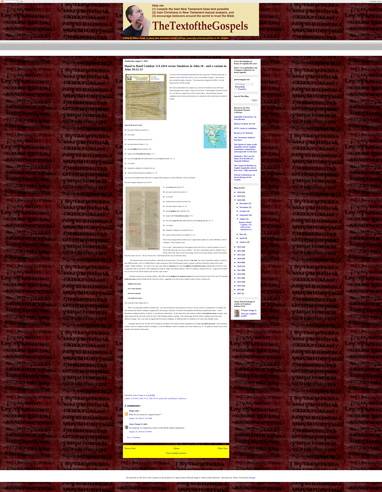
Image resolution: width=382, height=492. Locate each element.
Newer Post (130, 448)
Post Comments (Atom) (181, 464)
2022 (239, 251)
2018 (239, 266)
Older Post (222, 448)
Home (176, 448)
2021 (239, 255)
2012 (239, 289)
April (242, 238)
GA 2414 (134, 398)
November (244, 207)
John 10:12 (143, 398)
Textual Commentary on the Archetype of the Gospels (244, 177)
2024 (239, 200)
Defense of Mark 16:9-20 (244, 124)
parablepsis (172, 398)
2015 (239, 278)
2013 (239, 286)
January (243, 242)
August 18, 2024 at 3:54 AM (140, 418)
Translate (242, 89)
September (244, 215)
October (243, 211)
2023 (239, 247)
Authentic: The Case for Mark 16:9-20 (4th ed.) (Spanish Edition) (244, 158)
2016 (239, 274)
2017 (239, 270)
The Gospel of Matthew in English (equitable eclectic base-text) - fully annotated (245, 167)
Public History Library (191, 77)
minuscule (163, 398)
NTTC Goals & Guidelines (245, 128)
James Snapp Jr (136, 424)
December (244, 203)
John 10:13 (153, 398)
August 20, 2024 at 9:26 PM (140, 431)
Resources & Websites (243, 133)
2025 (239, 196)
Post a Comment (133, 437)
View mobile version (176, 453)
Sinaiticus (182, 398)
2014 (239, 282)
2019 (239, 262)
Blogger (252, 477)
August (243, 219)
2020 (239, 258)
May (242, 234)
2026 (239, 192)
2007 (239, 293)
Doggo (131, 411)
